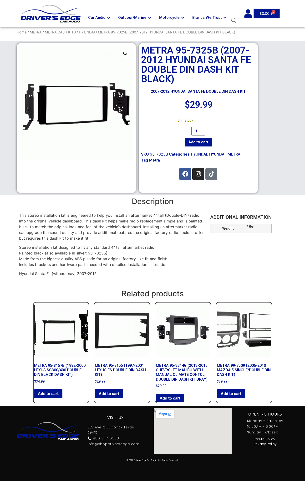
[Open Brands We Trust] (225, 18)
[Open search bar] (233, 20)
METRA (36, 32)
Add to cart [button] (48, 393)
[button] (125, 53)
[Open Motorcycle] (183, 18)
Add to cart (198, 142)
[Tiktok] (211, 174)
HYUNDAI (87, 32)
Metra (154, 160)
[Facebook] (185, 174)
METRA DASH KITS (60, 32)
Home (22, 32)
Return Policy (264, 439)
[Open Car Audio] (109, 18)
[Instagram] (198, 174)
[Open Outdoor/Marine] (150, 18)
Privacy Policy (265, 444)
